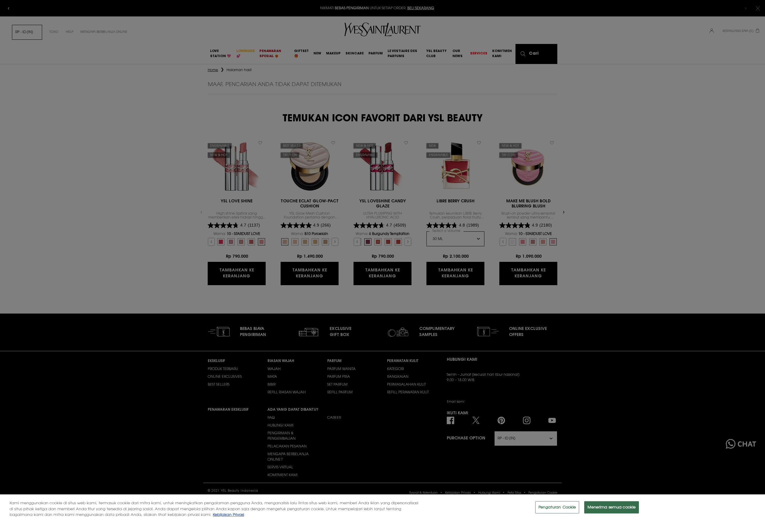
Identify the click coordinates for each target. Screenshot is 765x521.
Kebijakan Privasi (228, 515)
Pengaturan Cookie (557, 507)
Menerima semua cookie (611, 507)
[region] (382, 507)
